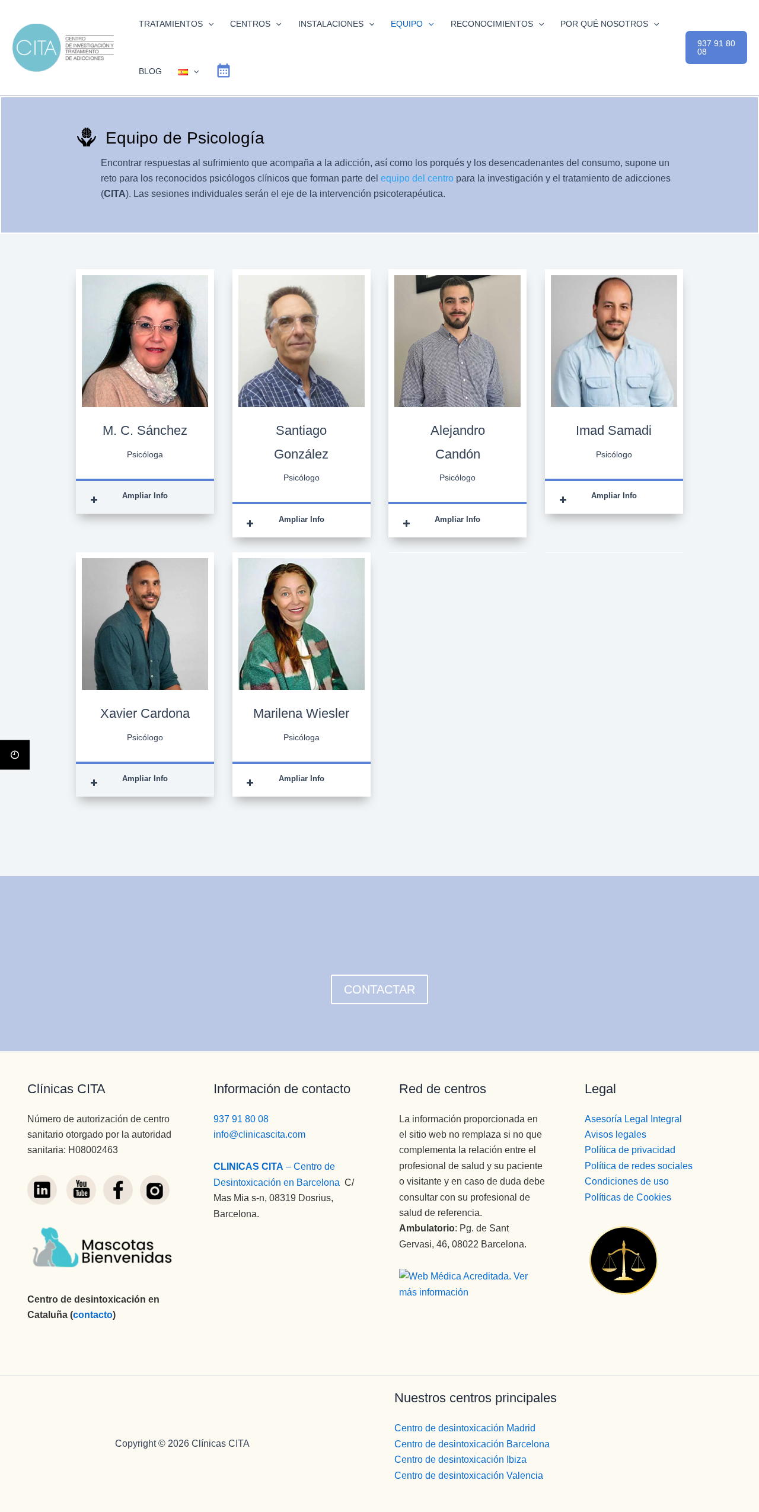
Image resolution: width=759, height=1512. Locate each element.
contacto (93, 1315)
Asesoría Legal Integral (633, 1119)
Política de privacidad (630, 1150)
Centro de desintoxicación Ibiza (460, 1459)
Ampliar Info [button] (145, 495)
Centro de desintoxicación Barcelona (472, 1444)
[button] (208, 23)
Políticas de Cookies (628, 1197)
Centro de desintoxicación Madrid (464, 1428)
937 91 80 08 (241, 1119)
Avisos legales (615, 1134)
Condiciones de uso (627, 1181)
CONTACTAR (379, 989)
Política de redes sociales (639, 1166)
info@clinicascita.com (259, 1134)
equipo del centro (417, 178)
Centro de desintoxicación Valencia (468, 1475)
